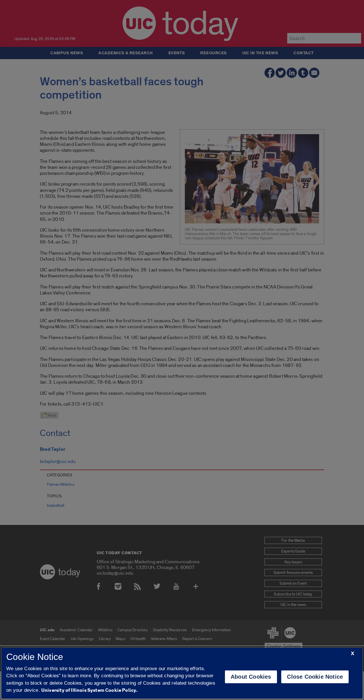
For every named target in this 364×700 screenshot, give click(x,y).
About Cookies (251, 677)
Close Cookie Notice (315, 677)
